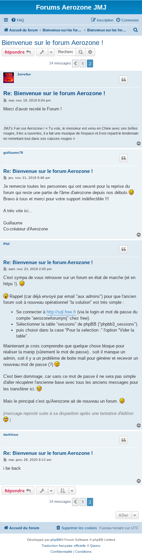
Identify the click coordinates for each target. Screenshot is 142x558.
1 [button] (83, 63)
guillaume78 (13, 152)
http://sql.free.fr (61, 311)
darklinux (10, 434)
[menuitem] (17, 20)
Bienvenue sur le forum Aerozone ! (52, 42)
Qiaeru (95, 545)
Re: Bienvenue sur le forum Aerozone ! (54, 93)
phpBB (56, 539)
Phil (6, 244)
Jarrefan (24, 74)
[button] (75, 63)
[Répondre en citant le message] (123, 80)
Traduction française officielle (64, 545)
